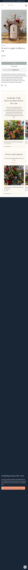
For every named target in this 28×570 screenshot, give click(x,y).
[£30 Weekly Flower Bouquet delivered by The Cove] (14, 175)
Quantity (3, 55)
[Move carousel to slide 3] (20, 146)
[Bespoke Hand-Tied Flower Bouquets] (14, 130)
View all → (14, 162)
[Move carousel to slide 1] (7, 146)
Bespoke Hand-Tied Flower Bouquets (13, 142)
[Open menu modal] (2, 5)
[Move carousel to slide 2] (14, 146)
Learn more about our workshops (13, 488)
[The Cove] (14, 5)
